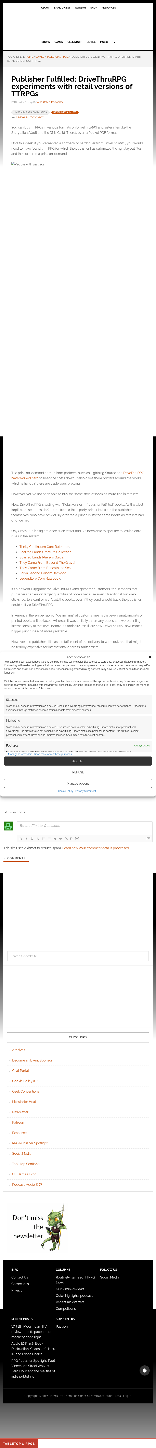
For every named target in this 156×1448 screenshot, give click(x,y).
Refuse (78, 772)
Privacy (17, 1290)
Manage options (78, 783)
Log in (127, 1395)
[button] (150, 657)
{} (71, 838)
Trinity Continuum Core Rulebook (44, 547)
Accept (78, 761)
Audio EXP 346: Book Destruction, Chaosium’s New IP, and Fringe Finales (33, 1349)
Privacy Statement (85, 791)
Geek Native (78, 25)
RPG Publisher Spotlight (30, 1143)
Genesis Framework (91, 1395)
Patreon (18, 1122)
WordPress (113, 1395)
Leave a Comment (29, 117)
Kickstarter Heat (24, 1102)
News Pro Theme (61, 1395)
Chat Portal (20, 1071)
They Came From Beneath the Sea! (46, 568)
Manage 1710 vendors (20, 754)
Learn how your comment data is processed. (96, 848)
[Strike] (38, 838)
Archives (18, 1050)
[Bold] (21, 838)
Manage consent (145, 1370)
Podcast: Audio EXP (27, 1185)
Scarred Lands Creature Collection (45, 552)
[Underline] (32, 838)
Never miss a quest (65, 112)
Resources (20, 1133)
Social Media (21, 1153)
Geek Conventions (25, 1091)
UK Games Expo (24, 1174)
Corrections (20, 1284)
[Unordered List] (49, 838)
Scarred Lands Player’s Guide (41, 557)
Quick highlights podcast (74, 1296)
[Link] (66, 838)
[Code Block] (60, 838)
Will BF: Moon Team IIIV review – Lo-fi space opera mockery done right (31, 1332)
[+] (77, 838)
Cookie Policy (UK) (25, 1081)
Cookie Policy (65, 791)
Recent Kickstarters (70, 1302)
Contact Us (19, 1277)
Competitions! (66, 1309)
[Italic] (26, 838)
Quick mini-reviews (70, 1289)
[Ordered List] (43, 838)
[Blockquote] (55, 838)
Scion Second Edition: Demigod (43, 573)
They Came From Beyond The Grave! (47, 563)
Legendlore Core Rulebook (40, 578)
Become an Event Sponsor (32, 1060)
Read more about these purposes (53, 754)
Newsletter (20, 1112)
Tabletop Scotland (26, 1164)
